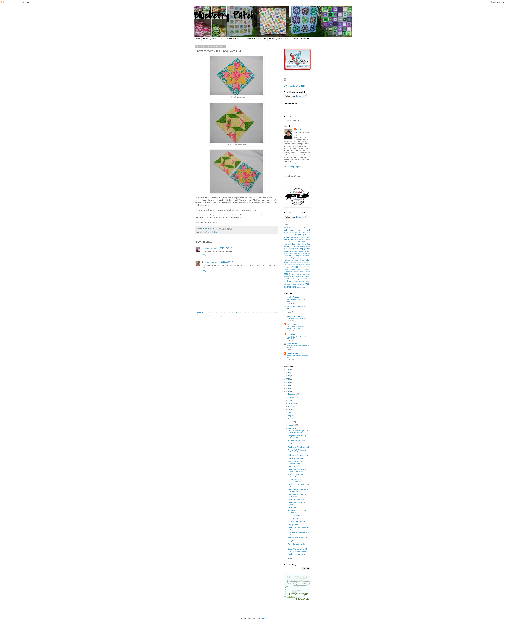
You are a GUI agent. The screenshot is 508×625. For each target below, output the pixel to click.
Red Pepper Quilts (293, 317)
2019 (288, 370)
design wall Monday (292, 239)
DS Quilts (287, 228)
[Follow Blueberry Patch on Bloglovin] (295, 97)
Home (198, 39)
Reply (204, 255)
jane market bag (304, 253)
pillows (286, 262)
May (289, 416)
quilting (308, 264)
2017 (288, 376)
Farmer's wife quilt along (209, 232)
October (291, 400)
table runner (295, 276)
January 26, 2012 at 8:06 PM (222, 262)
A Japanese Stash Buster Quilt (296, 318)
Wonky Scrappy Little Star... (297, 522)
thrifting (307, 276)
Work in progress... (294, 515)
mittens (299, 258)
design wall (305, 237)
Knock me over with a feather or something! (298, 490)
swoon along (296, 274)
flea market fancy (299, 244)
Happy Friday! (293, 507)
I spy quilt (297, 232)
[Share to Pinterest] (230, 229)
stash (287, 273)
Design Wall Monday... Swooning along (296, 462)
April (290, 419)
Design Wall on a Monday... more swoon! (297, 437)
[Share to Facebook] (227, 229)
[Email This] (220, 229)
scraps (302, 267)
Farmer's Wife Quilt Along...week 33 (294, 480)
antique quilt (288, 235)
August (290, 406)
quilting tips (287, 267)
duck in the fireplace (290, 241)
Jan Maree (208, 262)
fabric (299, 242)
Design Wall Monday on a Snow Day (297, 495)
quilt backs (300, 262)
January (291, 428)
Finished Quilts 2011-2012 (278, 39)
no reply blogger (298, 260)
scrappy (295, 267)
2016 (288, 379)
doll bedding (306, 239)
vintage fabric (299, 279)
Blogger (263, 619)
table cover (287, 276)
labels (303, 255)
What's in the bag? (294, 519)
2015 (288, 382)
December (292, 394)
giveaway (288, 251)
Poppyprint (291, 334)
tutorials (291, 279)
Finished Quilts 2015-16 (234, 39)
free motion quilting (303, 246)
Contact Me (305, 39)
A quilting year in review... (297, 554)
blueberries (294, 237)
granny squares (297, 251)
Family (294, 228)
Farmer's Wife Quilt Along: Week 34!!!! (297, 451)
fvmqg (301, 249)
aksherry (207, 248)
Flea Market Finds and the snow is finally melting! (297, 470)
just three (292, 255)
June (290, 413)
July (289, 409)
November (292, 397)
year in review (301, 287)
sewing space (299, 271)
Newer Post (200, 312)
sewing (308, 267)
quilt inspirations (289, 264)
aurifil (294, 235)
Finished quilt (303, 230)
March (290, 422)
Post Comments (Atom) (213, 316)
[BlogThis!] (222, 229)
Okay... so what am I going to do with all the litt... (298, 432)
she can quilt (291, 324)
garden (307, 249)
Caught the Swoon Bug (296, 499)
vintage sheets (298, 281)
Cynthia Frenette (293, 297)
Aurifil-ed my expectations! (297, 538)
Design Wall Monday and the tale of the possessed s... (298, 550)
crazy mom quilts (293, 353)
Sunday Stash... (293, 466)
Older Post (274, 312)
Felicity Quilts (292, 344)
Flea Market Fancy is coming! (298, 447)
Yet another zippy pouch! (296, 441)
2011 (288, 559)
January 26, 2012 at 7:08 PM (221, 248)
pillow (308, 260)
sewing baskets (289, 269)
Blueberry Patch (224, 15)
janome (286, 255)
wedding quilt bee (293, 284)
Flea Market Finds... (295, 444)
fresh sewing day (291, 249)
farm (303, 241)
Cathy (298, 129)
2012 (288, 391)
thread (301, 276)
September (292, 403)
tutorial (286, 279)
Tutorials (295, 39)
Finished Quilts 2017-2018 (212, 39)
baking (286, 237)
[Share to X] (225, 229)
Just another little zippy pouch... (299, 455)
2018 (288, 373)
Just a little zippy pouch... (297, 458)
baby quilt (302, 235)
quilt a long (292, 262)
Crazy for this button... (295, 541)
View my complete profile (293, 167)
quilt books (307, 262)
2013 (288, 388)
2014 (288, 385)
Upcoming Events (292, 311)
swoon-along (306, 274)
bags (308, 235)
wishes (302, 284)
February (291, 425)
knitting (298, 255)
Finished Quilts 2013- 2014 (256, 39)
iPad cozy (307, 251)
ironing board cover (290, 253)
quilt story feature (299, 264)
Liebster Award (305, 232)
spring (308, 271)
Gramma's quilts (289, 232)
